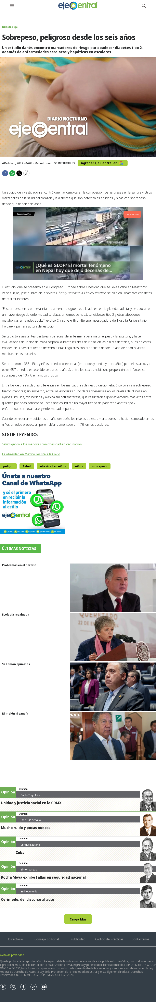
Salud (27, 466)
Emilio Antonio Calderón (29, 893)
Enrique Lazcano (30, 844)
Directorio (15, 939)
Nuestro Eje (10, 27)
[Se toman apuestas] (113, 687)
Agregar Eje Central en (99, 163)
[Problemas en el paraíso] (113, 588)
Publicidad (78, 939)
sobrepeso (99, 466)
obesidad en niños (53, 466)
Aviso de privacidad (12, 955)
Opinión (23, 788)
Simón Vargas (29, 869)
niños (79, 466)
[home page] (78, 5)
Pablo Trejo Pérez (31, 795)
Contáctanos (140, 939)
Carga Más (78, 919)
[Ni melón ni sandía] (113, 736)
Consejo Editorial (47, 939)
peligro (8, 466)
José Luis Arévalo (31, 820)
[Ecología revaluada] (113, 637)
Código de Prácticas (109, 939)
